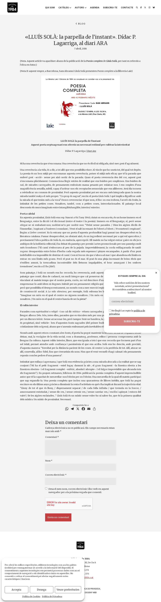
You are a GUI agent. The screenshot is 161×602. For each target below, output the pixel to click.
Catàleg (63, 7)
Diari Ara (91, 151)
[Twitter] (145, 7)
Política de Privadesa (52, 596)
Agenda (94, 7)
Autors (79, 7)
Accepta (16, 589)
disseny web (91, 592)
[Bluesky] (154, 7)
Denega (41, 589)
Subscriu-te (110, 7)
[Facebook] (141, 7)
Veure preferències (68, 589)
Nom (48, 460)
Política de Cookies (31, 596)
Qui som (50, 7)
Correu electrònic (56, 474)
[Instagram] (149, 7)
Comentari (52, 437)
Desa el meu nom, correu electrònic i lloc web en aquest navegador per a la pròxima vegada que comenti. (78, 491)
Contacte (127, 7)
